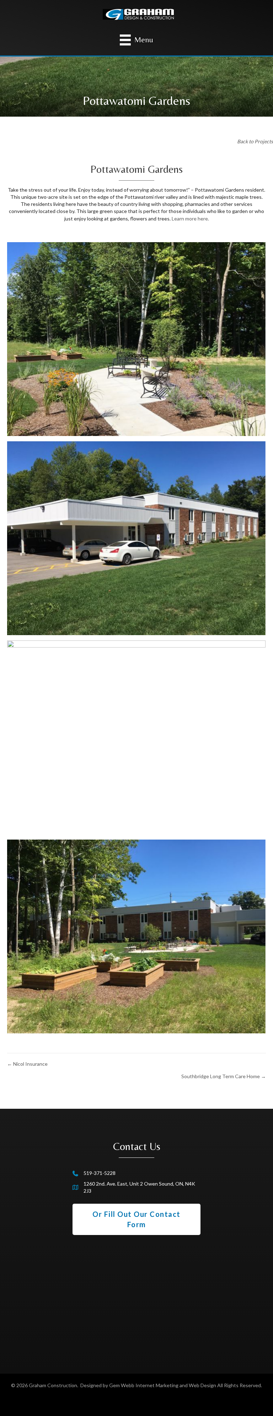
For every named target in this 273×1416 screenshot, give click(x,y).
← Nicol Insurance (27, 1064)
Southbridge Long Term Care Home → (223, 1076)
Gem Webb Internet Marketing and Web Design (162, 1385)
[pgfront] (136, 538)
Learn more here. (190, 218)
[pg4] (136, 339)
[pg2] (136, 737)
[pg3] (136, 936)
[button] (136, 1219)
